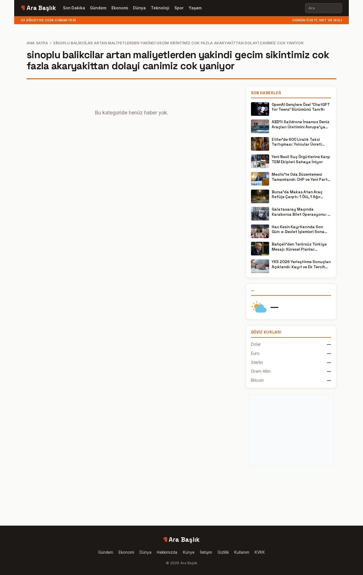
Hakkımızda (167, 552)
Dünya (139, 8)
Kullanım (241, 552)
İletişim (206, 552)
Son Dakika (74, 8)
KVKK (260, 552)
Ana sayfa (37, 43)
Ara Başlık (38, 8)
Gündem (98, 8)
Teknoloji (160, 8)
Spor (179, 8)
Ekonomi (119, 8)
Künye (189, 552)
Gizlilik (223, 552)
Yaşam (195, 8)
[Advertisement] (291, 429)
